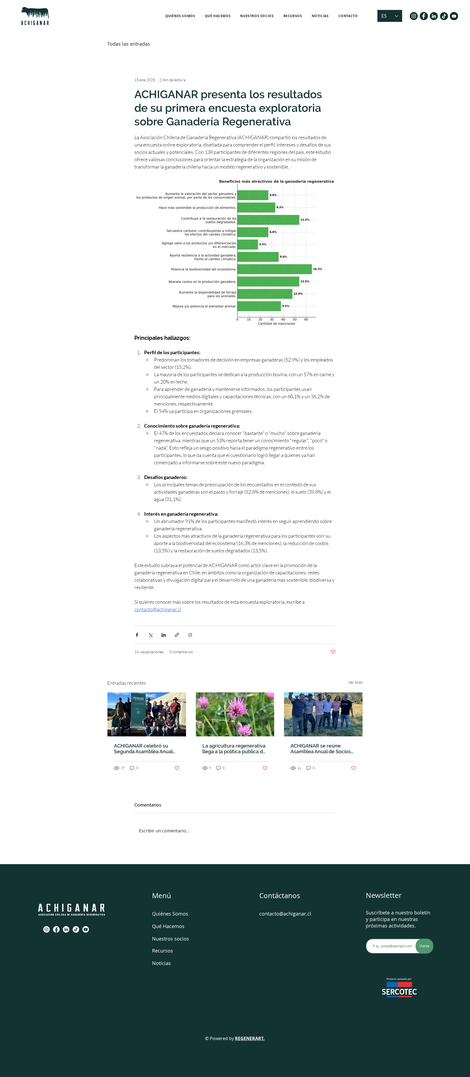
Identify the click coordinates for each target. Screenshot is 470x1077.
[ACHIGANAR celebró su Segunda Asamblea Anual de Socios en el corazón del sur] (146, 714)
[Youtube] (85, 929)
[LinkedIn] (66, 929)
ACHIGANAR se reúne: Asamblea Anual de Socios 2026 (320, 748)
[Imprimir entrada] (190, 634)
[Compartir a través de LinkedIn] (163, 634)
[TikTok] (76, 929)
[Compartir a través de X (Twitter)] (150, 634)
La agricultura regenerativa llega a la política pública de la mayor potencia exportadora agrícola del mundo (234, 748)
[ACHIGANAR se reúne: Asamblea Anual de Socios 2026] (323, 714)
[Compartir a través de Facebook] (137, 634)
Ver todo (355, 682)
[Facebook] (56, 929)
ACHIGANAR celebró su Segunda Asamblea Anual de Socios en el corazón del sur (145, 748)
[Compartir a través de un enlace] (177, 634)
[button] (180, 16)
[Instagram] (46, 929)
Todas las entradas (128, 44)
